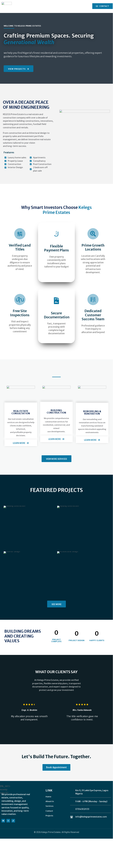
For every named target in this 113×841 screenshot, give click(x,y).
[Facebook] (3, 820)
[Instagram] (8, 820)
